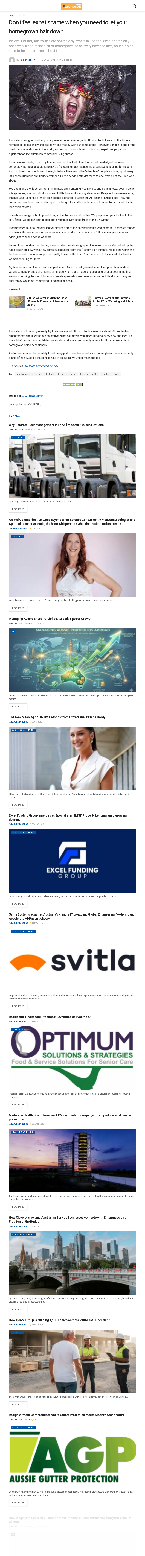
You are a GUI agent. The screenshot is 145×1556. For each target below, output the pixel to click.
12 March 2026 (40, 1522)
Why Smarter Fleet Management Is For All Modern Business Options (56, 425)
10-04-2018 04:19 (49, 60)
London (106, 374)
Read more (19, 508)
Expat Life (22, 15)
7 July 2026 (37, 529)
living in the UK (88, 374)
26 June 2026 (37, 824)
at (13, 631)
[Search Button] (134, 6)
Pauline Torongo (19, 722)
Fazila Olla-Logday (20, 430)
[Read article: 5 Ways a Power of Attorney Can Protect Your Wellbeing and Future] (83, 302)
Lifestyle (17, 536)
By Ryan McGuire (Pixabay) (42, 366)
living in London (67, 374)
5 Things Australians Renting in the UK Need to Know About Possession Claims (48, 301)
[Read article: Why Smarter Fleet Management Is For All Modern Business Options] (72, 466)
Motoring (18, 437)
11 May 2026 (37, 923)
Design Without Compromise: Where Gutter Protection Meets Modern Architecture (67, 1415)
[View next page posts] (75, 319)
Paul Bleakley (27, 60)
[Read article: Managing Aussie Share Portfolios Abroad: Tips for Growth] (72, 660)
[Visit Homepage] (71, 6)
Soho (117, 374)
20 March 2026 (40, 1420)
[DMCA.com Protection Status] (72, 384)
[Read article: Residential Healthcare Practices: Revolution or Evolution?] (72, 1058)
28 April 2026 (37, 1124)
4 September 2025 (36, 309)
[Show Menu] (10, 6)
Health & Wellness (23, 1132)
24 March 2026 (38, 1325)
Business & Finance (23, 730)
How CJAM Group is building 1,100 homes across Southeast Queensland (59, 1320)
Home (12, 15)
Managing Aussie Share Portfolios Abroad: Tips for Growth (50, 619)
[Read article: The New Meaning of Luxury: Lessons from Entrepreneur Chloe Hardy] (72, 758)
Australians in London (29, 374)
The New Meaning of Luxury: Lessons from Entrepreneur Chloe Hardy (57, 717)
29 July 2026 (39, 430)
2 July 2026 (38, 624)
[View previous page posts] (69, 319)
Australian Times (20, 529)
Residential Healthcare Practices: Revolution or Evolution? (50, 1017)
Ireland (50, 374)
